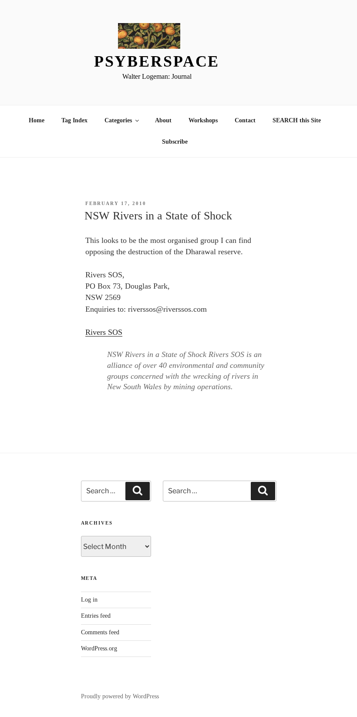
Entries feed (96, 616)
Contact (245, 120)
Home (36, 120)
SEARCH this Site (297, 120)
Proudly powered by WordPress (120, 696)
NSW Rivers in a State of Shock (158, 215)
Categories (118, 120)
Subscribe (175, 141)
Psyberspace (157, 61)
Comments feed (100, 632)
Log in (89, 599)
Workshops (203, 120)
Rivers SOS (103, 332)
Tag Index (74, 120)
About (163, 120)
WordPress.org (99, 648)
